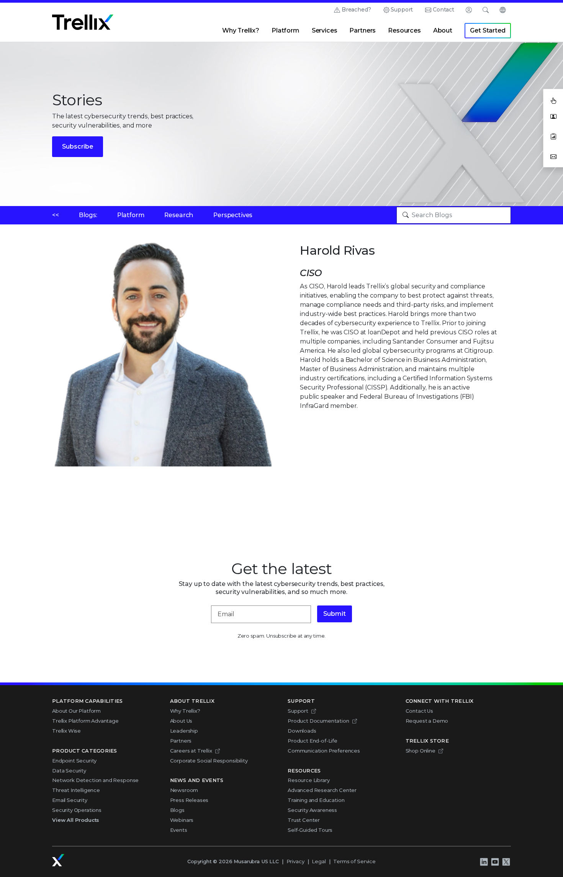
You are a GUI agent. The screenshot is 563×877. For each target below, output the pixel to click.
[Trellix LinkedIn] (484, 862)
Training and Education (316, 800)
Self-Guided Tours (310, 830)
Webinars (182, 820)
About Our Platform (76, 711)
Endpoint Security (74, 761)
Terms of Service (354, 861)
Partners (362, 30)
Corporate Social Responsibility (209, 761)
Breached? (356, 9)
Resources (404, 30)
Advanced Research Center (322, 790)
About (442, 30)
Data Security (69, 770)
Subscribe (77, 146)
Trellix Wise (66, 731)
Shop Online (420, 751)
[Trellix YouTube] (495, 862)
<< (55, 215)
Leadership (184, 731)
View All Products (75, 820)
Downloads (302, 731)
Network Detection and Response (95, 780)
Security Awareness (312, 810)
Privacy (295, 861)
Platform (286, 30)
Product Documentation (318, 721)
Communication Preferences (324, 751)
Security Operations (76, 810)
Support (402, 9)
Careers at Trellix (191, 751)
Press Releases (189, 800)
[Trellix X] (506, 862)
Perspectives (232, 215)
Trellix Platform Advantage (85, 721)
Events (178, 830)
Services (324, 30)
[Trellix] (58, 860)
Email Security (69, 800)
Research (178, 215)
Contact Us (419, 711)
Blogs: (88, 215)
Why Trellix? (240, 30)
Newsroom (184, 790)
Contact (443, 9)
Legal (319, 861)
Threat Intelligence (76, 790)
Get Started (487, 30)
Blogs (177, 810)
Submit (334, 613)
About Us (181, 721)
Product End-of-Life (312, 741)
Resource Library (308, 780)
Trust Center (304, 820)
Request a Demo (427, 721)
